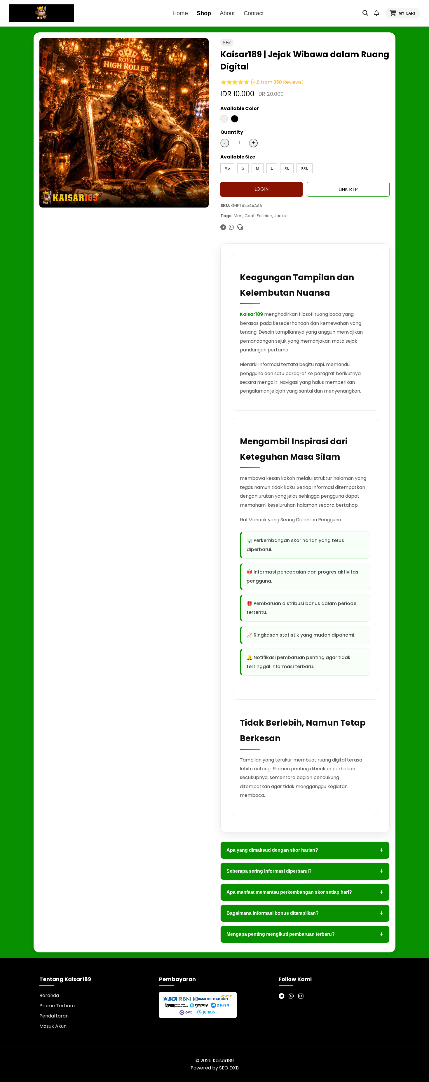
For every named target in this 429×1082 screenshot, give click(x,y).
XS (227, 168)
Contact (254, 13)
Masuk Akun (53, 1026)
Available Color (239, 108)
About (227, 13)
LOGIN (261, 189)
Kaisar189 (251, 314)
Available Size (237, 157)
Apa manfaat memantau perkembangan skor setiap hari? (304, 892)
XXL (304, 168)
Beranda (49, 995)
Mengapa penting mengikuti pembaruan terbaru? (304, 934)
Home (180, 13)
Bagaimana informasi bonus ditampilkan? (304, 913)
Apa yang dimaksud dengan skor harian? (304, 850)
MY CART (407, 13)
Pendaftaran (54, 1016)
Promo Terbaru (57, 1005)
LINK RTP (348, 189)
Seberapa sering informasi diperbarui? (304, 871)
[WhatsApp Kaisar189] (291, 996)
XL (287, 168)
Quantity (231, 132)
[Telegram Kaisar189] (281, 996)
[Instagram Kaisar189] (301, 996)
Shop (204, 13)
